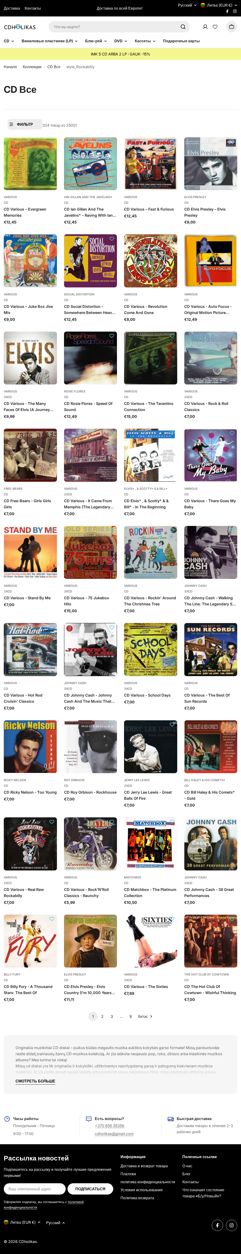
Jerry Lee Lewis (137, 780)
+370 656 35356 (109, 1125)
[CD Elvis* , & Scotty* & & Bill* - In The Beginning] (150, 455)
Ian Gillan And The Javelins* (88, 197)
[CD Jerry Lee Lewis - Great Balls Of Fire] (150, 746)
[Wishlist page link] (215, 26)
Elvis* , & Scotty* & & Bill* (146, 488)
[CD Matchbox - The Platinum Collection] (150, 843)
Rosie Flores (74, 391)
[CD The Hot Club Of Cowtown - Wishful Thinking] (210, 941)
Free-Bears (13, 488)
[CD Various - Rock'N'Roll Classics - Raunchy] (90, 843)
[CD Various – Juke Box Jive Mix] (30, 260)
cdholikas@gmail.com (114, 1133)
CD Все (53, 66)
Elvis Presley (195, 197)
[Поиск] (183, 27)
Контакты (33, 8)
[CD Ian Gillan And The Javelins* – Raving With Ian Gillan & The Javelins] (90, 163)
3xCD (8, 397)
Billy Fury (12, 974)
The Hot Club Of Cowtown (206, 974)
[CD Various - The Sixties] (150, 941)
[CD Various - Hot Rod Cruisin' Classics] (30, 649)
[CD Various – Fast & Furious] (150, 163)
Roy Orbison (74, 780)
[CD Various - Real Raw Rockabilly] (30, 843)
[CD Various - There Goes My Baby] (210, 455)
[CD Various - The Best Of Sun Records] (210, 649)
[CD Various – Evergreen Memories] (30, 163)
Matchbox (132, 877)
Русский (185, 5)
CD (6, 202)
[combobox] (119, 26)
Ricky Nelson (15, 780)
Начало (10, 66)
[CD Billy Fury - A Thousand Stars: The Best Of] (30, 941)
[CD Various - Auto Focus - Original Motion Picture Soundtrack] (210, 260)
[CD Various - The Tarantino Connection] (150, 358)
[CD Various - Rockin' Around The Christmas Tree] (150, 552)
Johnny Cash (195, 586)
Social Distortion (79, 294)
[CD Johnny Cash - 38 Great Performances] (210, 843)
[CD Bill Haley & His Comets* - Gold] (210, 746)
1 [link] (93, 1016)
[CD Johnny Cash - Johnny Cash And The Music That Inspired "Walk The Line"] (90, 649)
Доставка (12, 8)
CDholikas (28, 1241)
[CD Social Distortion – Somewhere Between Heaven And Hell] (90, 260)
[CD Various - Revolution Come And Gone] (150, 260)
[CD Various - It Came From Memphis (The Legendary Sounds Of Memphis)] (90, 455)
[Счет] (211, 27)
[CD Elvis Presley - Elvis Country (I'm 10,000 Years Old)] (90, 941)
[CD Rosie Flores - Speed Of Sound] (90, 358)
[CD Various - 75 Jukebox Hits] (90, 552)
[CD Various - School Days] (150, 649)
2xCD (188, 397)
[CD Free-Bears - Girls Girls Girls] (30, 455)
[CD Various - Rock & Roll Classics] (210, 358)
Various (10, 197)
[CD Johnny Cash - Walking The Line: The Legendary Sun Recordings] (210, 552)
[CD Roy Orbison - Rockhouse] (90, 746)
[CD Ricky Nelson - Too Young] (30, 746)
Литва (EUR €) (220, 5)
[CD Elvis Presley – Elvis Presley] (210, 163)
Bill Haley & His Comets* (204, 780)
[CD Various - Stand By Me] (30, 552)
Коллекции (32, 66)
